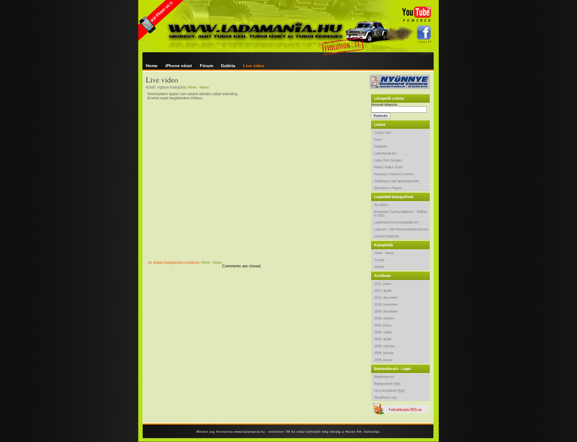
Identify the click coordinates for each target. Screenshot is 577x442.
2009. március (384, 346)
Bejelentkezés (384, 376)
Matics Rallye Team (388, 167)
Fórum (206, 65)
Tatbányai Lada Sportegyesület (396, 181)
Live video (253, 65)
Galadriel (380, 146)
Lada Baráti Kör (385, 153)
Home (151, 65)
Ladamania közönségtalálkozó (396, 222)
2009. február (384, 353)
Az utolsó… (382, 205)
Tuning (379, 260)
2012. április (383, 290)
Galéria (228, 65)
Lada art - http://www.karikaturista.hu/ (401, 229)
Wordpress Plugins (388, 188)
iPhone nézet (178, 65)
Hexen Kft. (354, 431)
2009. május (383, 332)
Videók (379, 267)
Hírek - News (384, 253)
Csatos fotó (382, 132)
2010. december (386, 297)
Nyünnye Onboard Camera (394, 174)
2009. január (383, 360)
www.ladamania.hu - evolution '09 (262, 431)
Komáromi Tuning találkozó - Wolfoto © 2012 (400, 213)
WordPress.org (385, 397)
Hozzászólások (389, 390)
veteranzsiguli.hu (386, 236)
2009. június (383, 325)
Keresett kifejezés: (384, 104)
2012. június (383, 283)
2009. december (386, 311)
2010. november (386, 304)
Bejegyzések (387, 383)
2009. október (384, 318)
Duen (378, 139)
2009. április (383, 339)
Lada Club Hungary (388, 160)
